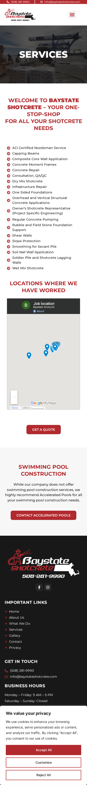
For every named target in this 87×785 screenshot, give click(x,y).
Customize (43, 762)
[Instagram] (48, 587)
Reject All (43, 775)
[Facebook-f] (39, 587)
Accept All (44, 750)
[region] (43, 745)
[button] (72, 15)
